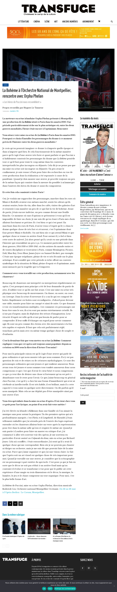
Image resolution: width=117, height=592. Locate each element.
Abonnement (88, 21)
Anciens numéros (70, 21)
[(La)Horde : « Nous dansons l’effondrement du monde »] (39, 526)
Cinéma (37, 21)
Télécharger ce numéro (97, 189)
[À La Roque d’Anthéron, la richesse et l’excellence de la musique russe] (64, 526)
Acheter (97, 184)
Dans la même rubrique (14, 514)
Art (56, 21)
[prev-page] (4, 546)
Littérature (23, 21)
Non (50, 588)
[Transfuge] (58, 9)
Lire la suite (84, 228)
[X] (10, 503)
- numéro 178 (13, 111)
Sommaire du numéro (97, 194)
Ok (44, 588)
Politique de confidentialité (65, 588)
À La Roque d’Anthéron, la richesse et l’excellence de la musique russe (62, 538)
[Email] (15, 503)
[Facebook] (5, 503)
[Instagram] (88, 568)
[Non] (114, 586)
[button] (111, 22)
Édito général (86, 202)
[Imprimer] (20, 503)
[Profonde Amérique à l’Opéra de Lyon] (14, 526)
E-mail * (83, 388)
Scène (47, 21)
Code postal (84, 395)
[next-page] (7, 546)
